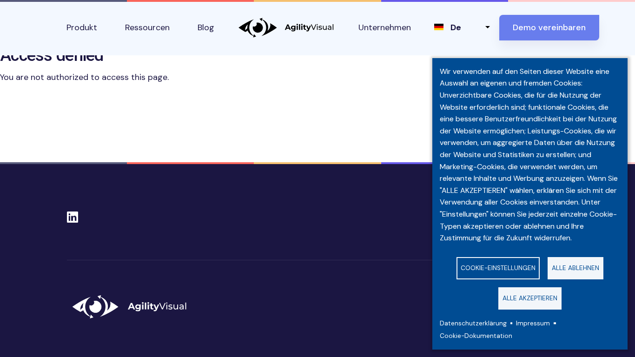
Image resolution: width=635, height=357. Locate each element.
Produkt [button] (81, 27)
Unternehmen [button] (384, 27)
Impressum (533, 323)
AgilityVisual (286, 27)
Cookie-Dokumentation (476, 336)
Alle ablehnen (575, 268)
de (455, 27)
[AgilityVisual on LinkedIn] (72, 214)
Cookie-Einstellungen (498, 268)
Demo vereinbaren (549, 27)
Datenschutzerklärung (473, 323)
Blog (206, 27)
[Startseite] (133, 307)
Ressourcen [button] (147, 27)
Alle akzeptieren (530, 298)
